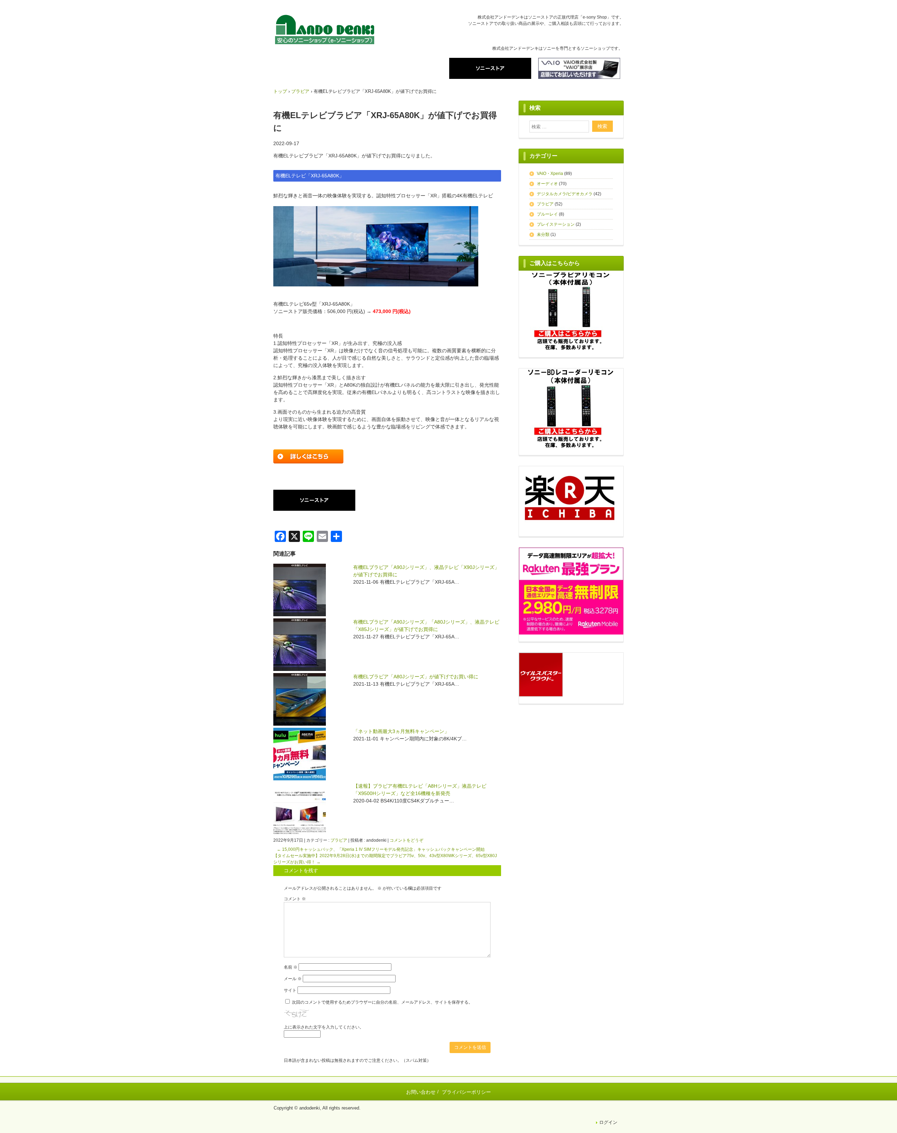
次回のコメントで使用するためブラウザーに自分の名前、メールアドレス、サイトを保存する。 (382, 1002)
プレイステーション (556, 224)
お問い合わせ (421, 1092)
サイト (290, 990)
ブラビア (338, 840)
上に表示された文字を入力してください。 (324, 1027)
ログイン (608, 1122)
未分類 (543, 234)
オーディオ (547, 183)
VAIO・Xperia (550, 173)
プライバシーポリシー (466, 1092)
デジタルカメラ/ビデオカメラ (565, 193)
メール (293, 978)
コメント (295, 898)
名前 (290, 967)
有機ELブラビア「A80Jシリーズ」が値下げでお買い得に (415, 676)
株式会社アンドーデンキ (324, 30)
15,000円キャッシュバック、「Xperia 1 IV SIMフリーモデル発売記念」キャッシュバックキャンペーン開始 (381, 849)
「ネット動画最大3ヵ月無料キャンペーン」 (401, 731)
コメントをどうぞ (406, 840)
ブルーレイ (547, 214)
